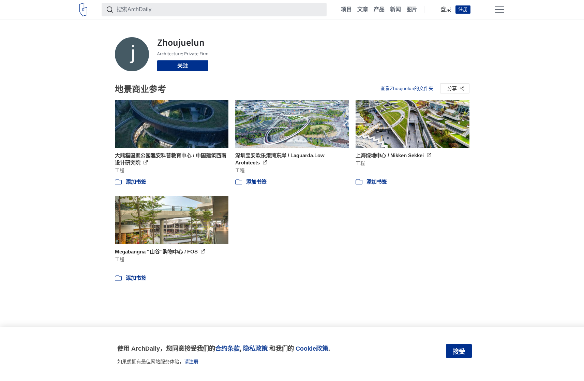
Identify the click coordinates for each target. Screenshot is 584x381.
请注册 (191, 361)
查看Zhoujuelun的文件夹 (406, 88)
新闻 (395, 9)
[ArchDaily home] (83, 9)
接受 (459, 351)
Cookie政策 (312, 348)
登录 (445, 9)
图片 (411, 9)
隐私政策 (255, 348)
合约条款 (227, 348)
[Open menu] (499, 9)
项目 (346, 9)
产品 (379, 9)
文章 (362, 9)
